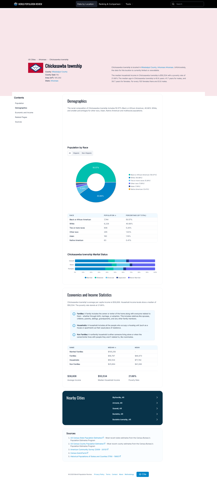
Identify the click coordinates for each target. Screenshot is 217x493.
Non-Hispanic (87, 153)
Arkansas (42, 59)
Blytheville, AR (118, 397)
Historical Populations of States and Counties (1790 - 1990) (94, 456)
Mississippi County (59, 72)
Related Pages (21, 117)
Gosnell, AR (117, 408)
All (70, 153)
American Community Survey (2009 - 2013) (88, 449)
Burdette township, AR (122, 419)
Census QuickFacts (78, 453)
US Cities (32, 59)
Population (19, 103)
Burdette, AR (118, 414)
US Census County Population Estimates (86, 444)
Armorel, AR (117, 403)
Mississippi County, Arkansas (153, 67)
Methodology (129, 474)
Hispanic (76, 153)
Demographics (21, 108)
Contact (115, 474)
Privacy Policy (99, 474)
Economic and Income (24, 112)
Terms (108, 474)
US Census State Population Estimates (86, 438)
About (121, 474)
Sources (18, 122)
